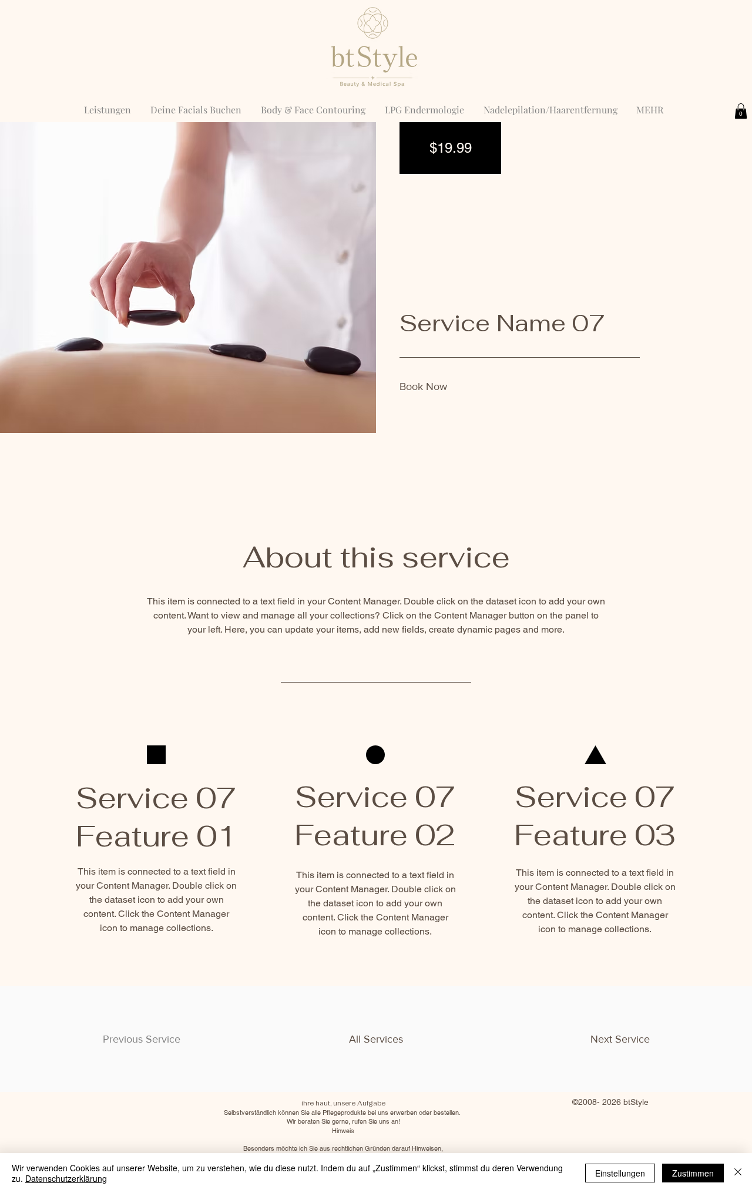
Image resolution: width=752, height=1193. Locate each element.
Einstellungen (620, 1173)
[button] (740, 111)
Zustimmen (693, 1173)
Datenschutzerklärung (66, 1178)
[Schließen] (738, 1173)
